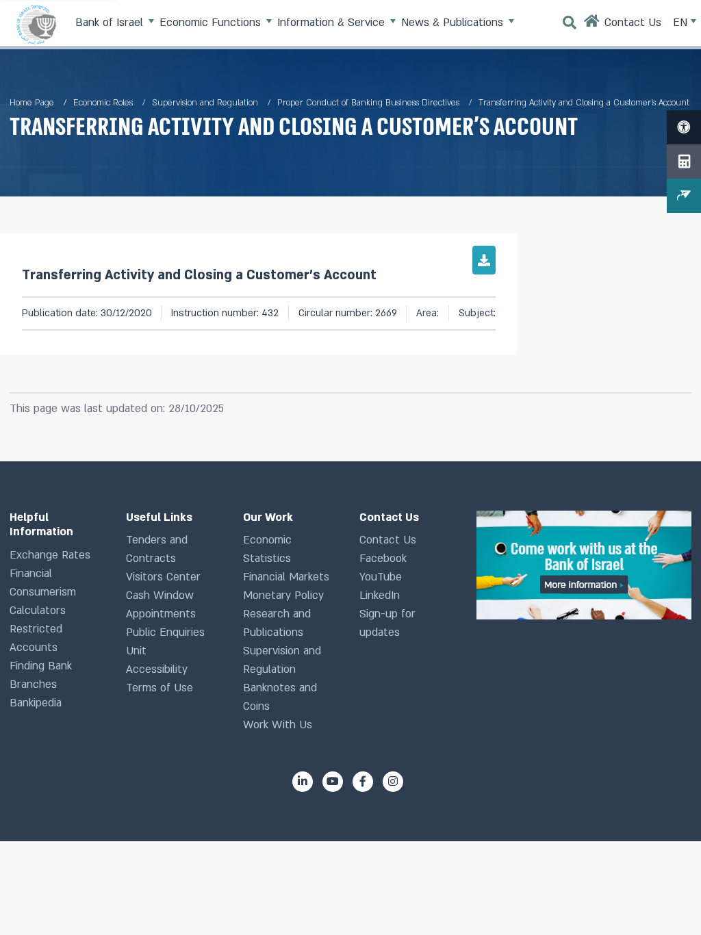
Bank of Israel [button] (110, 22)
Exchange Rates (50, 555)
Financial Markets (286, 577)
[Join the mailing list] (684, 196)
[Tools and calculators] (684, 161)
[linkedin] (302, 781)
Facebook (383, 558)
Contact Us (387, 540)
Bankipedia (36, 702)
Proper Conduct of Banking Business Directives (368, 103)
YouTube (380, 577)
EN (682, 22)
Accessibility (157, 669)
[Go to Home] (592, 24)
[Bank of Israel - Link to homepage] (36, 25)
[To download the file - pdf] (484, 260)
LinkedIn (379, 595)
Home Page (32, 103)
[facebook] (363, 781)
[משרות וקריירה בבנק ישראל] (583, 565)
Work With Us (277, 724)
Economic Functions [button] (212, 22)
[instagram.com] (393, 781)
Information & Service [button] (332, 22)
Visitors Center (163, 577)
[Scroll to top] (666, 900)
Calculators (38, 610)
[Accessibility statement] (684, 127)
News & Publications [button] (454, 22)
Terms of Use (159, 687)
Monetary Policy (283, 595)
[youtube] (332, 781)
